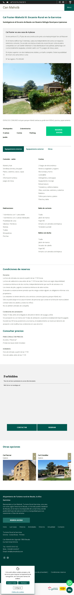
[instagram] (63, 2)
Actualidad (51, 527)
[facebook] (60, 2)
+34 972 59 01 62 (4, 2)
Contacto (61, 527)
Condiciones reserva (58, 572)
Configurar (17, 588)
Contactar (22, 427)
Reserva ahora (58, 131)
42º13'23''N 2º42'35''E (18, 2)
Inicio (5, 527)
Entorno (42, 527)
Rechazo (24, 583)
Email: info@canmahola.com (13, 551)
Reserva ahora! (16, 520)
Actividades (32, 527)
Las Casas (13, 527)
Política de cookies (18, 592)
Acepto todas (11, 583)
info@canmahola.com (8, 2)
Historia (22, 527)
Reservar (52, 427)
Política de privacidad (40, 572)
